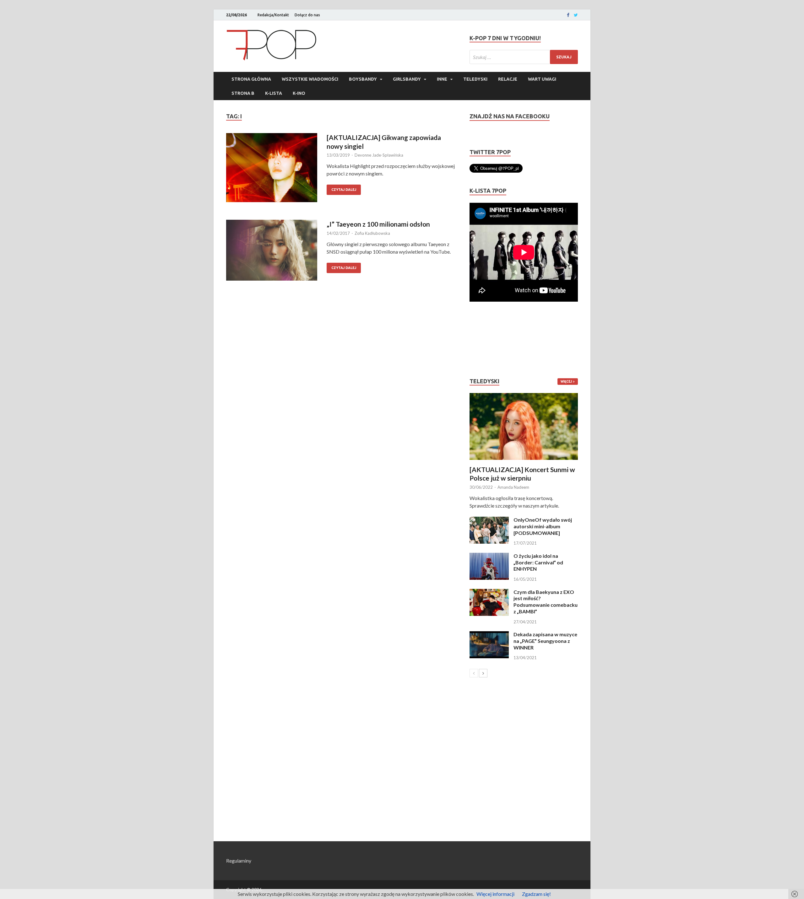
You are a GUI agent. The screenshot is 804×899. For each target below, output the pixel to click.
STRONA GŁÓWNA (251, 79)
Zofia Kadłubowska (372, 233)
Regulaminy (238, 861)
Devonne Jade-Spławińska (379, 155)
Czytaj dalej (343, 189)
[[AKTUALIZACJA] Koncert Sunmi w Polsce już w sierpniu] (524, 426)
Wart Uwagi (542, 79)
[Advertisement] (488, 339)
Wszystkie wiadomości (310, 79)
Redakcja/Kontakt (273, 15)
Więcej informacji (495, 894)
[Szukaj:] (524, 57)
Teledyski (475, 79)
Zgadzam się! (536, 894)
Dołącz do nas (307, 15)
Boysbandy (363, 79)
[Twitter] (575, 15)
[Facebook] (568, 15)
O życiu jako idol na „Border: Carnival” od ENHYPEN (538, 562)
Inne (442, 79)
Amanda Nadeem (513, 487)
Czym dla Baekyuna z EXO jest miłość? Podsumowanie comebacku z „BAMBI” (545, 601)
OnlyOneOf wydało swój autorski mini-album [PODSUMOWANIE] (542, 526)
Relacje (507, 79)
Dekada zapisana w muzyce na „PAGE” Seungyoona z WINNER (545, 640)
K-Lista (273, 93)
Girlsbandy (407, 79)
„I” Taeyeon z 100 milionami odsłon (378, 224)
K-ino (299, 93)
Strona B (242, 93)
